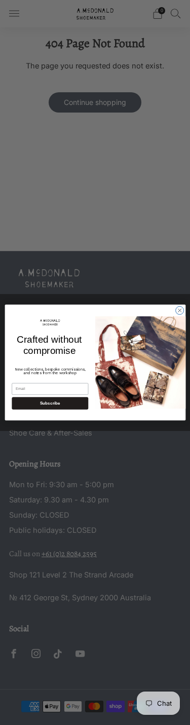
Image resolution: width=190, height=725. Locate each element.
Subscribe (50, 403)
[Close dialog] (179, 310)
